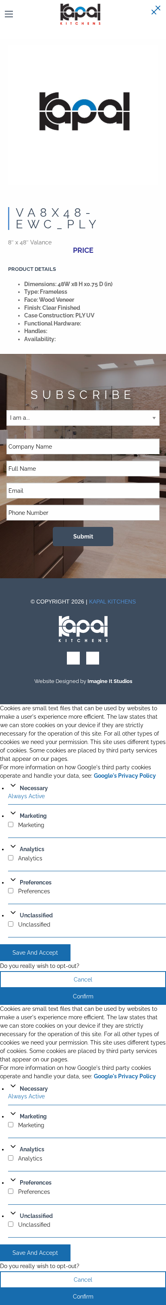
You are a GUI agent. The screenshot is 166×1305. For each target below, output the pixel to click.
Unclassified (36, 915)
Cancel (83, 979)
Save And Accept (35, 952)
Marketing (33, 816)
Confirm (83, 996)
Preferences (36, 882)
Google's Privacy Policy (125, 775)
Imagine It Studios (109, 681)
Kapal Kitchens (112, 601)
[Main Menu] (9, 14)
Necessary (34, 788)
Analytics (32, 849)
